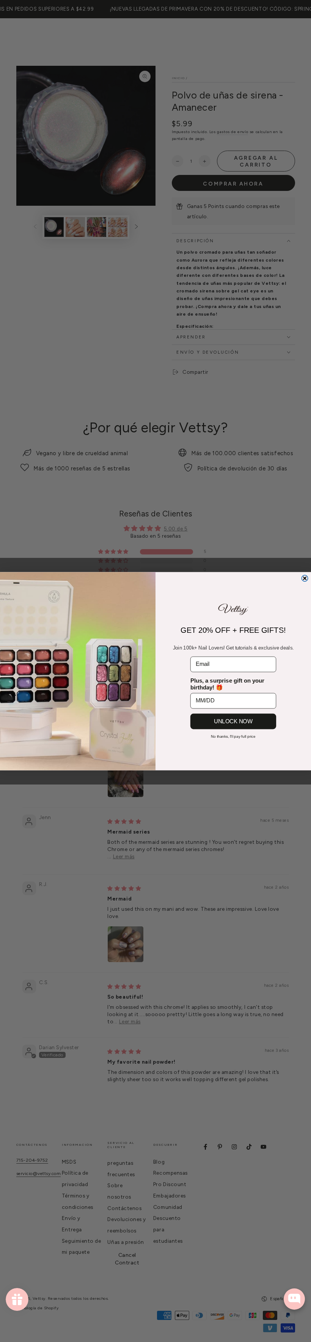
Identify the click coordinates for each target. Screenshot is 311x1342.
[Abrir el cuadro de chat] (294, 1299)
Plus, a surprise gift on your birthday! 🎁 (227, 683)
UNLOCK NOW (233, 721)
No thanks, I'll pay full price (233, 736)
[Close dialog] (305, 578)
